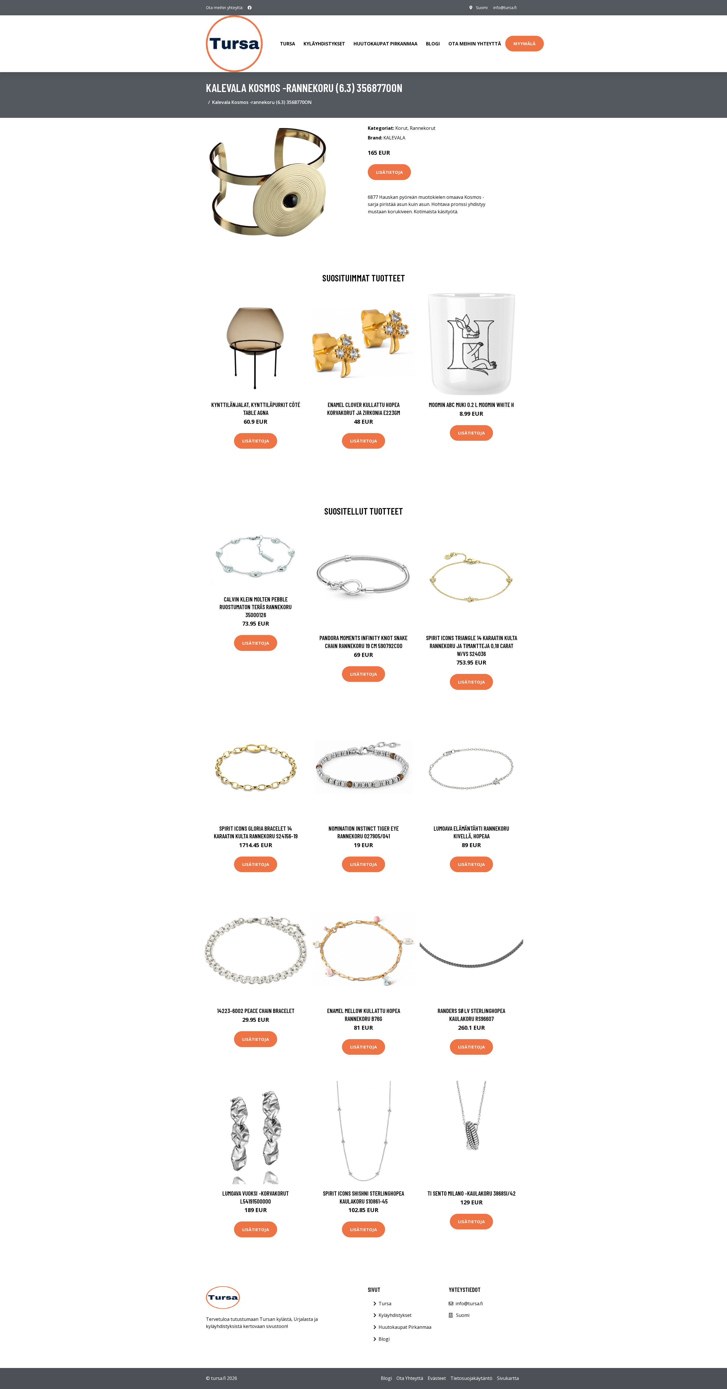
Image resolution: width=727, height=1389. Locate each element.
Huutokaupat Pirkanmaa (385, 44)
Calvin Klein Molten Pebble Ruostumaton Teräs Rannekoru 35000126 (256, 607)
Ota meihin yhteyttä (474, 44)
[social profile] (249, 7)
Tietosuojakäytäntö (471, 1378)
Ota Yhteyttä (409, 1378)
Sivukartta (508, 1378)
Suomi (482, 7)
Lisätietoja (389, 172)
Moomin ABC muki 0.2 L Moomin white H (471, 404)
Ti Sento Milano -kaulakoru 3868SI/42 (471, 1193)
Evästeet (437, 1378)
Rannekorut (422, 128)
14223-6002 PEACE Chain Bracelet (255, 1010)
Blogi (433, 44)
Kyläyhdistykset (324, 44)
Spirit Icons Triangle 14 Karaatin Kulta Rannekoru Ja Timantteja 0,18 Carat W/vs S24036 (471, 645)
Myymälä (524, 43)
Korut (401, 128)
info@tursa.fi (505, 7)
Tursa (287, 44)
